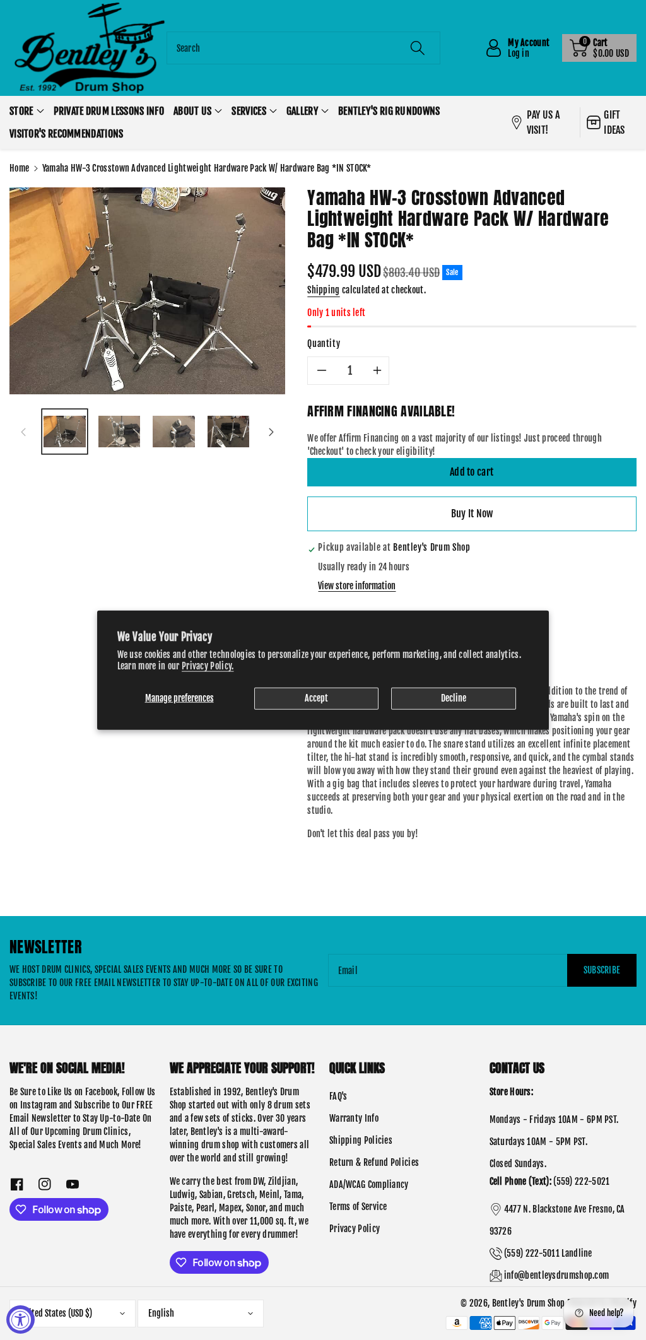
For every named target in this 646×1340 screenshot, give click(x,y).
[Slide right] (271, 431)
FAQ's (338, 1096)
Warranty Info (354, 1118)
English (161, 1313)
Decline (453, 698)
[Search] (418, 48)
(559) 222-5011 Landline (548, 1253)
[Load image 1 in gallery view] (64, 431)
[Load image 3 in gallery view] (173, 431)
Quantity (323, 343)
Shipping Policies (360, 1140)
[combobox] (303, 48)
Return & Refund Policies (374, 1162)
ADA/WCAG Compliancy (369, 1184)
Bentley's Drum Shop (528, 1303)
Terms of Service (358, 1206)
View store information (357, 585)
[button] (599, 48)
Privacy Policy (354, 1228)
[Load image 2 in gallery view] (119, 431)
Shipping (323, 290)
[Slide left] (23, 431)
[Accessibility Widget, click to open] (20, 1319)
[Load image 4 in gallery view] (228, 431)
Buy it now (472, 513)
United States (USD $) (56, 1313)
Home (19, 168)
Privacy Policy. (208, 665)
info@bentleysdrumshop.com (556, 1275)
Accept (316, 698)
